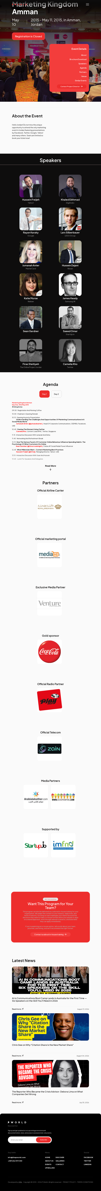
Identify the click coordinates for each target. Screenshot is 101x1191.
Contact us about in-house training (49, 934)
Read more (16, 1009)
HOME (47, 1157)
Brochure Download (78, 59)
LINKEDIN (87, 1164)
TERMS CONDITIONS (85, 1182)
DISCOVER (60, 1157)
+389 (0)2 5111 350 (15, 1161)
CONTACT (60, 1164)
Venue (84, 76)
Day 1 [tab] (44, 394)
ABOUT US (49, 1161)
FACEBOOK (88, 1157)
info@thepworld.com (17, 1157)
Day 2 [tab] (56, 394)
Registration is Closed (28, 36)
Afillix (20, 1182)
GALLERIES (60, 1161)
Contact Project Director (70, 86)
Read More (50, 466)
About (84, 55)
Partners (83, 72)
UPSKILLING (50, 1168)
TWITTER (87, 1161)
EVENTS (48, 1164)
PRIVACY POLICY (69, 1182)
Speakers (83, 63)
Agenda (83, 68)
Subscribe (43, 1140)
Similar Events (81, 80)
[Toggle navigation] (87, 4)
